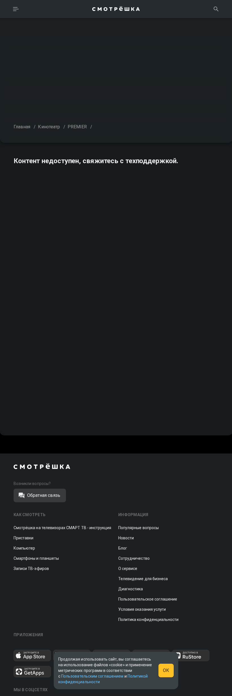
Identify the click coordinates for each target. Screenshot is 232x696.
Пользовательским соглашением (92, 676)
